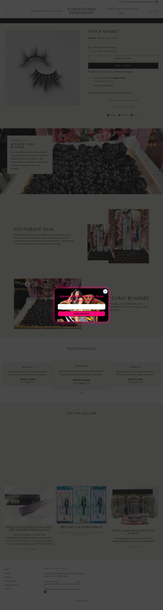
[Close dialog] (105, 291)
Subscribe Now (81, 314)
